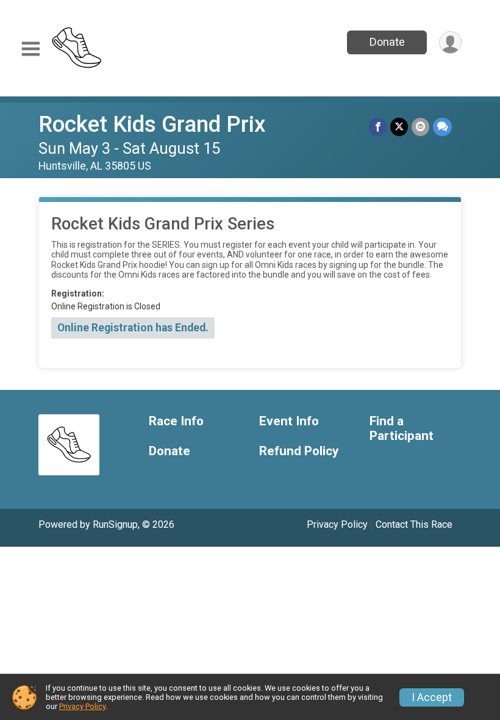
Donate (387, 41)
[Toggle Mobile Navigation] (30, 49)
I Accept (432, 697)
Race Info (176, 421)
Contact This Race (414, 524)
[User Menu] (450, 42)
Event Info (289, 421)
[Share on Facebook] (378, 126)
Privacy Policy (337, 524)
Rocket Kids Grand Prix (152, 124)
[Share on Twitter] (399, 126)
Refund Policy (298, 451)
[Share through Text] (442, 126)
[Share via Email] (420, 126)
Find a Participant (402, 428)
